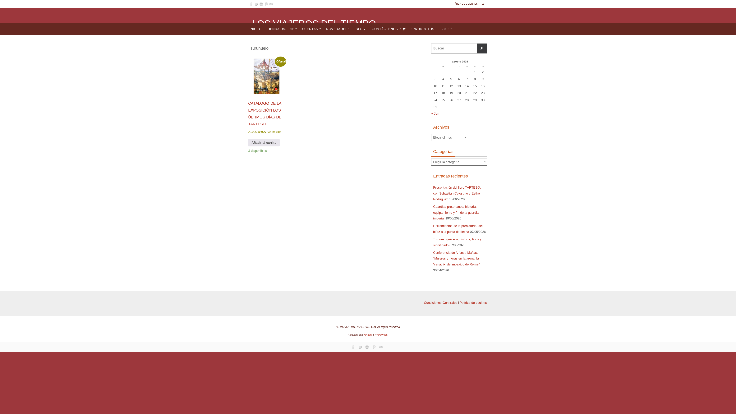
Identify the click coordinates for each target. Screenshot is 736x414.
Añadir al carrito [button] (263, 143)
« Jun (435, 113)
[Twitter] (256, 4)
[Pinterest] (266, 4)
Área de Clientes (466, 3)
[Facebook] (251, 4)
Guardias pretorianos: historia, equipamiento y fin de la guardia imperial (456, 212)
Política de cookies (473, 303)
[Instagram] (261, 4)
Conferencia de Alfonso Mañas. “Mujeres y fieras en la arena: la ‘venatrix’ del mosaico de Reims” (456, 258)
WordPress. (381, 334)
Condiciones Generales (440, 303)
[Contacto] (271, 4)
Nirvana (368, 334)
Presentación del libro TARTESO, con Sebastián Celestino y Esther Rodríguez (457, 193)
